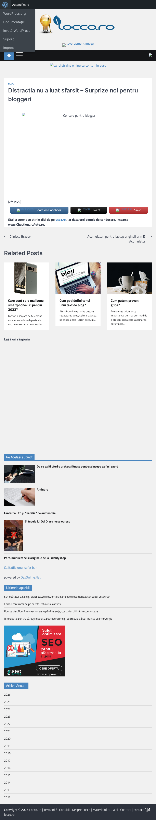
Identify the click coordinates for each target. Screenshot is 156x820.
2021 (7, 731)
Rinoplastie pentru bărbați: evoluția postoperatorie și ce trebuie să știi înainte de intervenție (58, 618)
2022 (7, 724)
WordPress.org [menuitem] (14, 13)
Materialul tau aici (105, 809)
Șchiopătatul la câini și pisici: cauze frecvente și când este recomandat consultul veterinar (57, 596)
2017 (7, 760)
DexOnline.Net (31, 577)
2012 (7, 797)
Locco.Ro (35, 809)
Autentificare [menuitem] (20, 4)
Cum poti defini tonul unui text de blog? (75, 302)
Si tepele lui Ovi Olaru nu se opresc (47, 521)
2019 (7, 746)
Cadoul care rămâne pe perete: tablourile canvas (32, 604)
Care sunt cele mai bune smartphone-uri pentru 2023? (26, 305)
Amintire (42, 489)
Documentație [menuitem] (14, 22)
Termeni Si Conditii (57, 809)
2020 (7, 738)
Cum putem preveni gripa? (125, 302)
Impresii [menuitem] (9, 48)
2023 (7, 716)
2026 (7, 694)
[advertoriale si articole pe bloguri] (34, 675)
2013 (7, 790)
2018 (7, 753)
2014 (7, 782)
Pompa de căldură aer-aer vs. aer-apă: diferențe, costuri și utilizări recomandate (51, 611)
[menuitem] (5, 4)
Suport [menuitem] (8, 39)
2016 (7, 768)
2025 (7, 702)
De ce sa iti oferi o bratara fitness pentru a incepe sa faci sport (77, 466)
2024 (7, 709)
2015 (7, 775)
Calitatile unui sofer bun (20, 567)
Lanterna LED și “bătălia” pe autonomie (30, 513)
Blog (11, 83)
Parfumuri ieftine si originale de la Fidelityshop (35, 557)
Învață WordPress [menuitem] (16, 31)
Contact (125, 809)
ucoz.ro (60, 219)
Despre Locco (81, 809)
